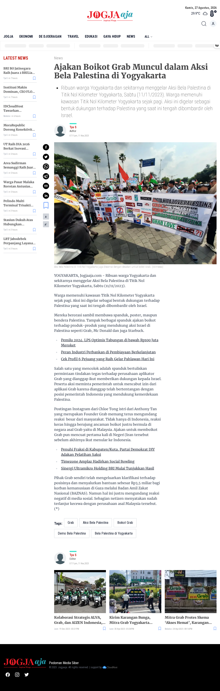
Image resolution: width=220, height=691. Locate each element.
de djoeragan (50, 36)
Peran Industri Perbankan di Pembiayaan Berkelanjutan (108, 352)
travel (73, 36)
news (131, 36)
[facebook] (46, 147)
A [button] (46, 217)
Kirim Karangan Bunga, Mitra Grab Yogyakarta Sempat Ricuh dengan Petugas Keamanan (129, 620)
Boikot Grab (125, 523)
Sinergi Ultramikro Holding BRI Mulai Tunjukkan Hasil (107, 468)
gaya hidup (112, 36)
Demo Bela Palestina (72, 533)
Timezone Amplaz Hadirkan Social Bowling (97, 461)
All (147, 36)
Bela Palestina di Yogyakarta (114, 533)
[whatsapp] (46, 166)
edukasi (91, 36)
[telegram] (46, 176)
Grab (71, 523)
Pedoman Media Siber (64, 663)
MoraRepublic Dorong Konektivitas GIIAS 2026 (19, 129)
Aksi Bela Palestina (95, 523)
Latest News (15, 58)
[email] (46, 186)
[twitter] (46, 157)
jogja (8, 36)
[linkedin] (46, 195)
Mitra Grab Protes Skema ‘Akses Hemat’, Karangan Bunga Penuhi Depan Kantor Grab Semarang (189, 620)
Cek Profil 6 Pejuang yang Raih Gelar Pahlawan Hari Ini (107, 359)
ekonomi (26, 36)
